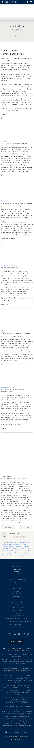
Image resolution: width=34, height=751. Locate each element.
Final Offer (17, 610)
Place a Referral (17, 608)
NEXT (28, 527)
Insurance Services (17, 624)
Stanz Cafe (5, 201)
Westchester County (16, 555)
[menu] (31, 2)
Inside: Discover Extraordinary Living (14, 544)
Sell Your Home (17, 602)
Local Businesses (11, 548)
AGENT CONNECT (17, 641)
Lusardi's (21, 548)
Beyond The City (13, 542)
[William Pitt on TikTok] (28, 634)
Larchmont (17, 546)
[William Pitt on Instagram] (23, 634)
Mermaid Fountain (21, 551)
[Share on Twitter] (15, 36)
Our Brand (17, 571)
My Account (17, 627)
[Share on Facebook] (19, 36)
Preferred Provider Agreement (17, 619)
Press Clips (17, 596)
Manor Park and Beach (9, 265)
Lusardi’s (4, 141)
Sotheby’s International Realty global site (17, 650)
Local (3, 548)
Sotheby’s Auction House (15, 648)
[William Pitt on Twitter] (10, 634)
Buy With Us (17, 605)
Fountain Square (25, 542)
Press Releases (17, 594)
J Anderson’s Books (7, 331)
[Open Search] (27, 2)
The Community (17, 30)
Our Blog (17, 592)
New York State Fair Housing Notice (18, 732)
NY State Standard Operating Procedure (17, 621)
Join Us (17, 574)
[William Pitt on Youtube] (19, 634)
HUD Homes (17, 613)
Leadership (17, 569)
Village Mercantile (7, 387)
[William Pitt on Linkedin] (15, 634)
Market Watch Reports (17, 583)
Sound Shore (10, 553)
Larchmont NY (26, 546)
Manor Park (10, 551)
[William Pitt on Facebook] (6, 634)
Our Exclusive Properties (17, 616)
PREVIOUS (7, 527)
